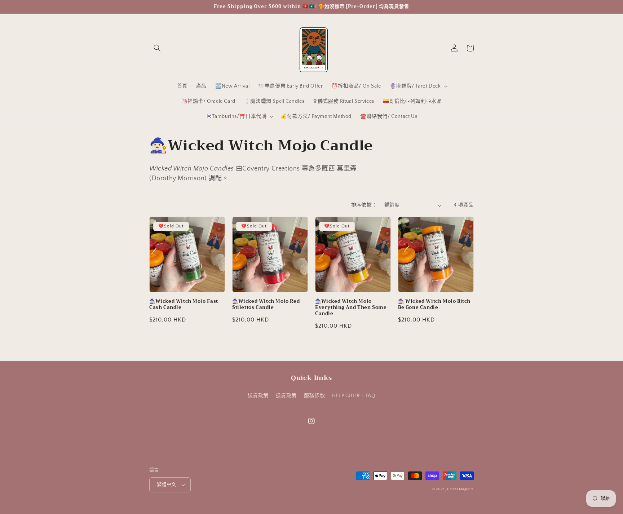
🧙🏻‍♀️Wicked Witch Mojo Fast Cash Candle (183, 304)
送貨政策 (258, 396)
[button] (157, 48)
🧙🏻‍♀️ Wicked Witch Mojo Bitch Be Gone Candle (434, 304)
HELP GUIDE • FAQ (354, 396)
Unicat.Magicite (460, 489)
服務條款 (314, 396)
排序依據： (364, 205)
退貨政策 (286, 396)
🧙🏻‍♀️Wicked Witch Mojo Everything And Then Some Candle (350, 307)
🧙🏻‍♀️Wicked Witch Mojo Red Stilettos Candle (266, 304)
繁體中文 (166, 484)
